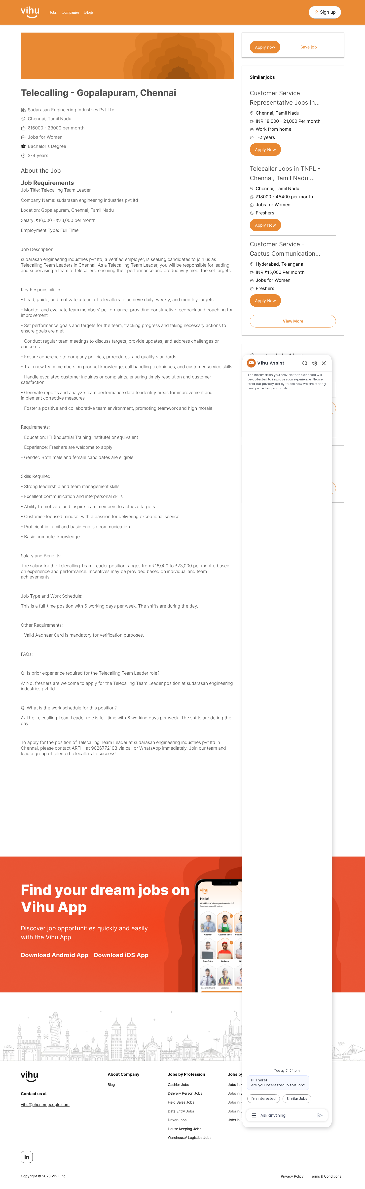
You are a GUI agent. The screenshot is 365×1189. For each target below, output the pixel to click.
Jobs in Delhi (238, 1111)
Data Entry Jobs (181, 1111)
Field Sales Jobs (181, 1102)
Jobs (53, 12)
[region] (287, 739)
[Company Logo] (30, 11)
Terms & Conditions (325, 1176)
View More (293, 321)
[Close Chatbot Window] (324, 363)
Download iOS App (121, 955)
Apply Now (265, 149)
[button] (325, 12)
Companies (70, 12)
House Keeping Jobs (184, 1129)
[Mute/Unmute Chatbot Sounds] (314, 363)
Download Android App (54, 955)
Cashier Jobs (178, 1084)
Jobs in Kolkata (240, 1102)
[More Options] (254, 1115)
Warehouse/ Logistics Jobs (189, 1137)
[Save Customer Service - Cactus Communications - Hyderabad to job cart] (332, 243)
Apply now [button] (265, 47)
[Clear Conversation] (304, 363)
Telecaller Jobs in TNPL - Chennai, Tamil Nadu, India (285, 174)
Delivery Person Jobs (185, 1093)
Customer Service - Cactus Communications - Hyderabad (284, 250)
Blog (111, 1084)
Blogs (88, 12)
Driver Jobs (177, 1120)
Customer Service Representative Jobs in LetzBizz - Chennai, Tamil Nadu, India (286, 98)
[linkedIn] (27, 1157)
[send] (320, 1115)
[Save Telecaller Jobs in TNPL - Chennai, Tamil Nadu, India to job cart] (332, 168)
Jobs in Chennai (241, 1120)
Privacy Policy (292, 1176)
